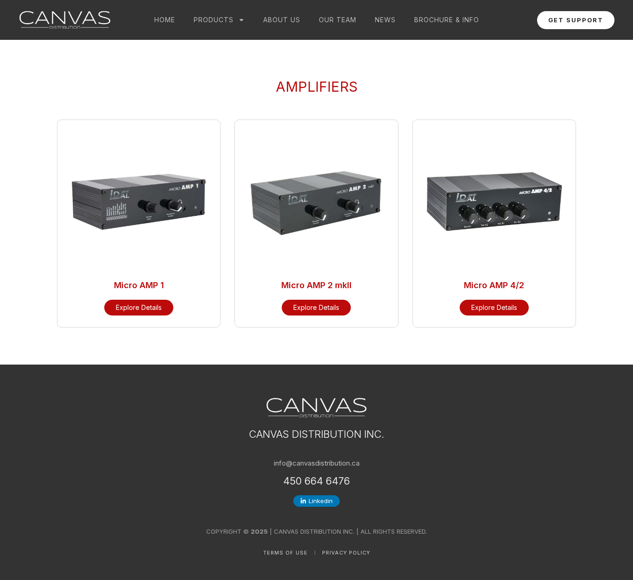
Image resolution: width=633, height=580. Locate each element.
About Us (281, 20)
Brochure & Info (446, 20)
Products (214, 20)
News (385, 20)
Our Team (337, 20)
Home (164, 20)
